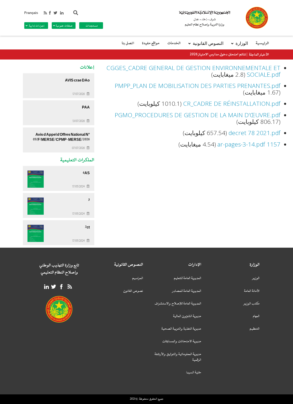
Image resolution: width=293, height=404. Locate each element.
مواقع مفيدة (151, 43)
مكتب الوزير (252, 304)
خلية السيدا (193, 373)
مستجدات (92, 26)
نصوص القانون (133, 291)
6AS (86, 173)
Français (31, 13)
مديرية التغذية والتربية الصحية (181, 329)
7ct (87, 227)
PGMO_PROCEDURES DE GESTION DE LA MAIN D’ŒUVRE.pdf (197, 115)
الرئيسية (262, 43)
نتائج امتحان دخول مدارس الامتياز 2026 (218, 54)
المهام (256, 316)
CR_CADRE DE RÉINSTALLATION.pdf (231, 103)
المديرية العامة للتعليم (187, 278)
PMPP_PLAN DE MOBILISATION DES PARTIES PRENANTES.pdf (197, 85)
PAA (86, 107)
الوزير (256, 278)
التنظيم (255, 329)
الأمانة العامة (252, 291)
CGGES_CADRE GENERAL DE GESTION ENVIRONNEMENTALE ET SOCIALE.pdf (193, 71)
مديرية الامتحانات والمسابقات (181, 341)
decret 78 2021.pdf (254, 133)
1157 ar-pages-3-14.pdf (248, 144)
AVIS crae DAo (77, 80)
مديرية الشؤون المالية (187, 316)
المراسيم (137, 278)
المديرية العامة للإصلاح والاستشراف (178, 304)
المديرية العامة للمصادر (186, 291)
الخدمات (174, 43)
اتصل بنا (128, 43)
